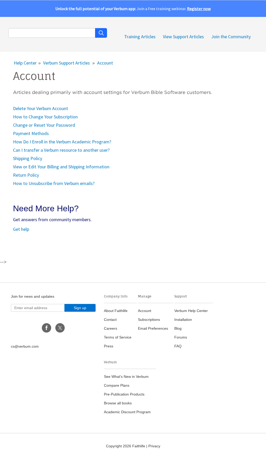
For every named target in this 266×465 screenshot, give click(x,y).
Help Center (25, 63)
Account (105, 63)
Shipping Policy (27, 158)
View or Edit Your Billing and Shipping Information (61, 167)
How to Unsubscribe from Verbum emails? (54, 183)
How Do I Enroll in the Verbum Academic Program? (62, 142)
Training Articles (140, 37)
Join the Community (231, 37)
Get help (21, 229)
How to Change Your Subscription (45, 117)
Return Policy (26, 175)
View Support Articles (183, 37)
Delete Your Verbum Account (40, 108)
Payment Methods (31, 133)
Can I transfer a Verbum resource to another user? (61, 150)
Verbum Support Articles (66, 63)
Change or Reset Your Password (44, 125)
